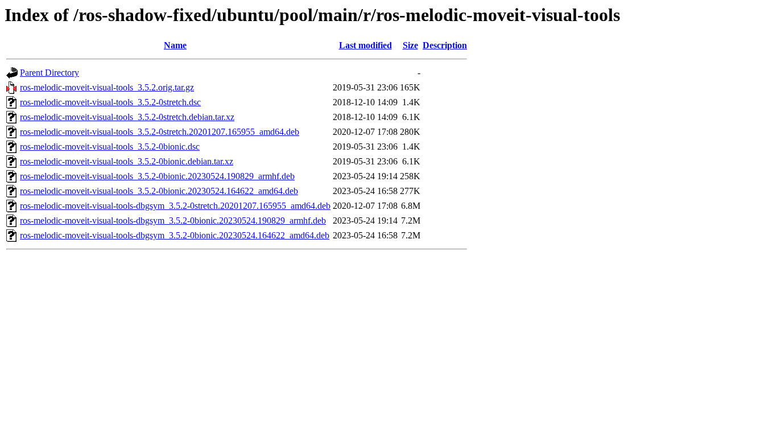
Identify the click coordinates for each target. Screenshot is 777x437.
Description (445, 45)
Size (410, 45)
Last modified (365, 45)
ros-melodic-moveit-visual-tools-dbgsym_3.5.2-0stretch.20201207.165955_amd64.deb (175, 206)
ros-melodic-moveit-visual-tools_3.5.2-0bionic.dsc (110, 146)
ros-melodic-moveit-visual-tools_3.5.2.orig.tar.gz (107, 87)
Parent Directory (49, 72)
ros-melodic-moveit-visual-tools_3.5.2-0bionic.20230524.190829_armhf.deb (157, 176)
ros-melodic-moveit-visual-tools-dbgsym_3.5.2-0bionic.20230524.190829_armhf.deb (173, 220)
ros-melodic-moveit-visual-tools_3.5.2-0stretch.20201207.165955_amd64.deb (159, 132)
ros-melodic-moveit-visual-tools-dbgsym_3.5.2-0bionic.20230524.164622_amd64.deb (174, 235)
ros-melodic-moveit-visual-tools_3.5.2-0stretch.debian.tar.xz (127, 117)
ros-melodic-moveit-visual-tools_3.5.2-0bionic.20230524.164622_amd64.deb (159, 191)
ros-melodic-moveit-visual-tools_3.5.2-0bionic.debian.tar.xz (126, 161)
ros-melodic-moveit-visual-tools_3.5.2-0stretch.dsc (110, 102)
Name (175, 45)
